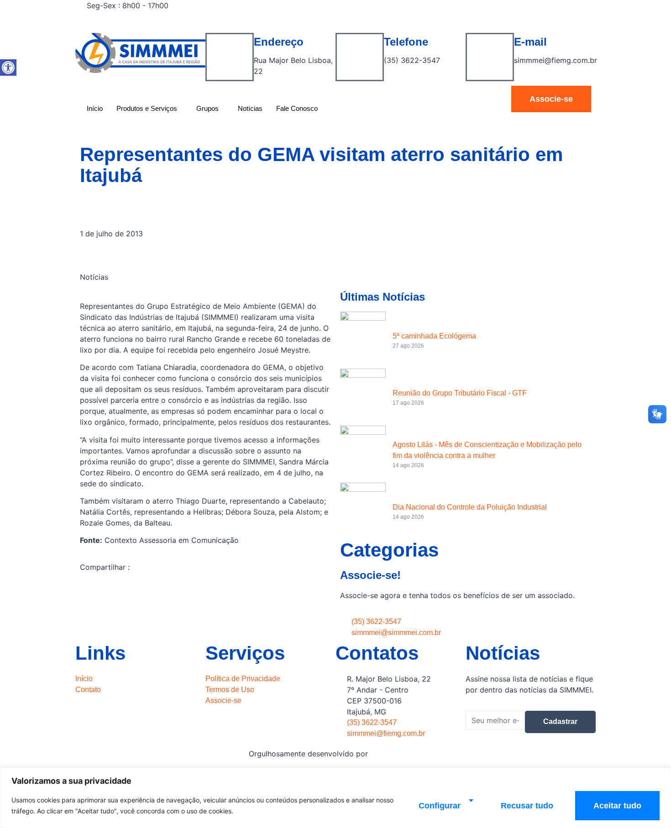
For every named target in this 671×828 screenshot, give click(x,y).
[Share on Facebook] (205, 593)
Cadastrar (560, 721)
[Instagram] (466, 16)
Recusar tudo (527, 805)
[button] (8, 67)
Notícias (250, 108)
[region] (335, 797)
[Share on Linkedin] (205, 615)
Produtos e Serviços (146, 108)
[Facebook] (466, 5)
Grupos (207, 108)
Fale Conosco (297, 108)
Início (95, 108)
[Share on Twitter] (205, 604)
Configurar (440, 805)
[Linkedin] (466, 27)
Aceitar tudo (617, 805)
